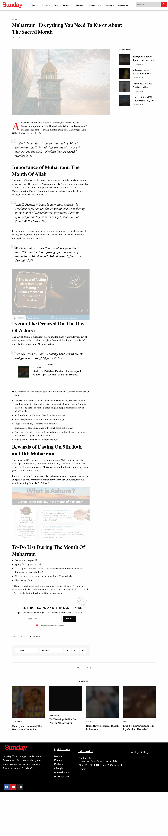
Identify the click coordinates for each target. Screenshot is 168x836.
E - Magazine (61, 776)
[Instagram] (20, 787)
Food (51, 715)
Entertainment (95, 5)
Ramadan (36, 636)
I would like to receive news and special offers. (52, 625)
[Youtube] (13, 787)
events (23, 636)
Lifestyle (79, 5)
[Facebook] (7, 787)
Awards (35, 5)
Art (33, 367)
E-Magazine (110, 5)
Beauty (45, 5)
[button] (46, 5)
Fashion (66, 5)
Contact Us (123, 5)
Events (57, 5)
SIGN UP (69, 619)
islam (29, 636)
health (56, 715)
